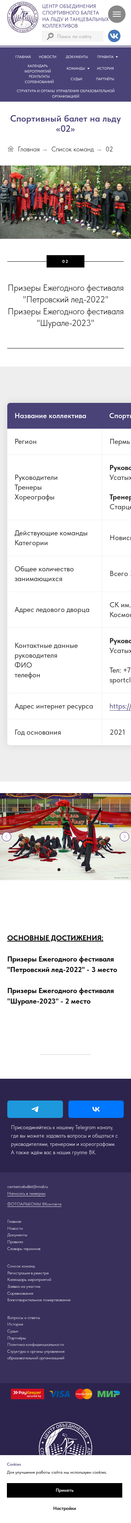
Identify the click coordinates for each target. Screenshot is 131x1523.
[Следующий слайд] (124, 836)
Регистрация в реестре (28, 1272)
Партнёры (16, 1337)
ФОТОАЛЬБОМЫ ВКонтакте (34, 1203)
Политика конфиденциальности (35, 1344)
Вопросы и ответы (23, 1317)
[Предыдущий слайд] (6, 836)
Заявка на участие (23, 1286)
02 (109, 149)
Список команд (72, 149)
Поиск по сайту (74, 36)
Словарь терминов (23, 1248)
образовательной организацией (35, 1357)
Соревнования (20, 1293)
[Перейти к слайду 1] (58, 869)
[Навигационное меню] (117, 14)
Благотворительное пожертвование (39, 1299)
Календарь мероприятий (29, 1279)
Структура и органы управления (35, 1351)
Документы (17, 1234)
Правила (15, 1241)
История (15, 1324)
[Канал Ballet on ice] (35, 1109)
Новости (15, 1228)
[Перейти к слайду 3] (72, 869)
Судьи (12, 1331)
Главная (29, 149)
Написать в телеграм (26, 1193)
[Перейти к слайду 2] (65, 869)
